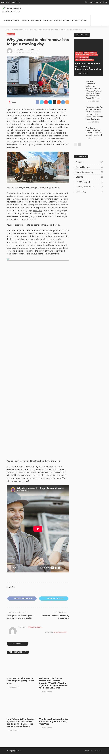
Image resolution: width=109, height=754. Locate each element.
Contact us (94, 2)
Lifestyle (27, 668)
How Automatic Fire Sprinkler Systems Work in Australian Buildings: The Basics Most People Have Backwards (21, 722)
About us (103, 2)
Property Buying (52, 20)
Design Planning (11, 20)
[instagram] (33, 2)
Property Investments (75, 20)
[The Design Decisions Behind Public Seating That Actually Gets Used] (54, 707)
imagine (57, 478)
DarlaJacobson (19, 50)
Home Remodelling (31, 20)
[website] (19, 632)
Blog (85, 2)
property (37, 210)
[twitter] (26, 2)
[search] (105, 20)
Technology (54, 673)
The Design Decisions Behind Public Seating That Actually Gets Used (53, 721)
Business (10, 34)
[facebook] (22, 2)
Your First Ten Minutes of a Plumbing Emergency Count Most (20, 680)
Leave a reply (16, 644)
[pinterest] (29, 2)
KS (13, 586)
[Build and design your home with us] (14, 10)
